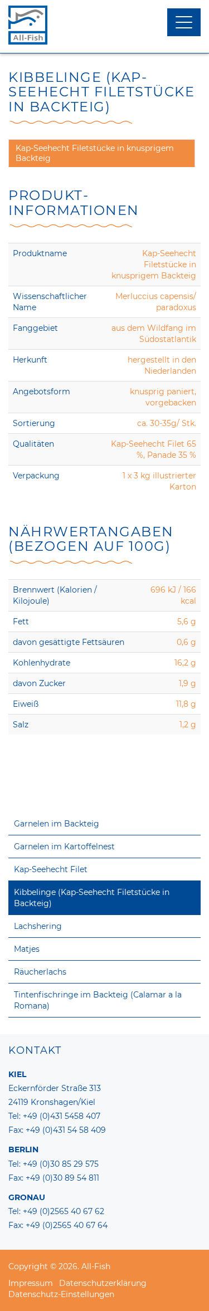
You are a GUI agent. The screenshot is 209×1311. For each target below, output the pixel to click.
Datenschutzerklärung (103, 1283)
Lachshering (38, 926)
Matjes (27, 949)
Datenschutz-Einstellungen (61, 1294)
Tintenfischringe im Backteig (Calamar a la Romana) (98, 1000)
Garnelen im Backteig (56, 824)
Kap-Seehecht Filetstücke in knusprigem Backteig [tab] (95, 153)
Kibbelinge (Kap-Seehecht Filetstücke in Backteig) (91, 897)
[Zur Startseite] (104, 25)
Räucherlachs (40, 972)
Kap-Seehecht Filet (51, 869)
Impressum (30, 1283)
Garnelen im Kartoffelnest (64, 847)
